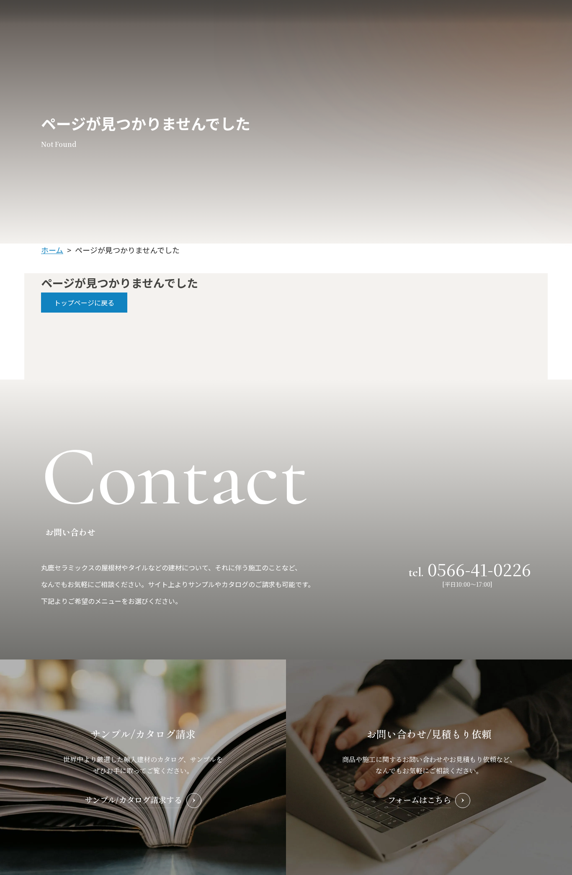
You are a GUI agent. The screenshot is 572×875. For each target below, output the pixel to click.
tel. (470, 568)
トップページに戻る (84, 303)
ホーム (52, 249)
